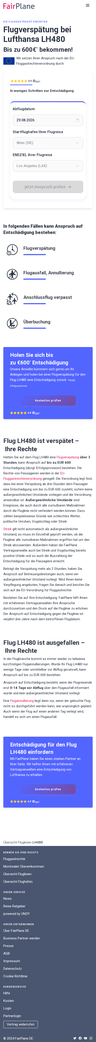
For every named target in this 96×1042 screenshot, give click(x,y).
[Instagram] (91, 1038)
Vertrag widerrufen (20, 1024)
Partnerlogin (12, 1016)
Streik (7, 529)
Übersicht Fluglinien (17, 842)
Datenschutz (12, 969)
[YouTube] (85, 1038)
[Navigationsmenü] (88, 5)
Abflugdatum (24, 109)
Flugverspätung (68, 457)
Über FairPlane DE (16, 931)
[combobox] (48, 143)
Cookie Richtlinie (15, 976)
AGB (6, 953)
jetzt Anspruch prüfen (45, 186)
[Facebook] (80, 1038)
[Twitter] (75, 1038)
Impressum (11, 961)
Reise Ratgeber (14, 906)
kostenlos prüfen (48, 400)
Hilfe (6, 993)
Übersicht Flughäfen (18, 882)
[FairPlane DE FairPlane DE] (19, 6)
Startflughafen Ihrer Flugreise (38, 132)
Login (7, 1008)
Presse (8, 946)
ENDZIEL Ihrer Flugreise (32, 155)
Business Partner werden (21, 938)
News (7, 899)
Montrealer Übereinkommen (23, 866)
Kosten (8, 1001)
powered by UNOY (16, 914)
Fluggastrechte (14, 859)
